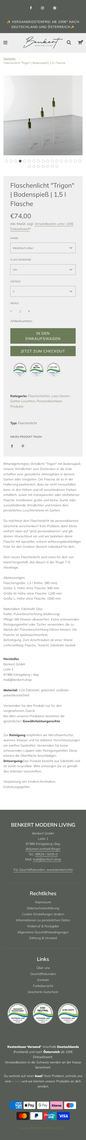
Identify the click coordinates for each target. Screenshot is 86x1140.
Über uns (43, 968)
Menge (14, 303)
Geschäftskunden (43, 974)
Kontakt (43, 980)
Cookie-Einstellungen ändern (43, 914)
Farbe (14, 238)
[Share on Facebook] (12, 446)
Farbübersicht (43, 986)
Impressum (43, 902)
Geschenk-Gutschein (43, 992)
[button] (6, 161)
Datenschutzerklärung (43, 908)
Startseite (9, 58)
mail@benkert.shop (47, 859)
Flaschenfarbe (20, 259)
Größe (15, 281)
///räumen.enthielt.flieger (43, 849)
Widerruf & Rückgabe (43, 926)
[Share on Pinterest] (23, 446)
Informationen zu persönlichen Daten (43, 920)
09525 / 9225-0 (46, 854)
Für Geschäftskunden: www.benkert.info (43, 870)
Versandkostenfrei (31, 22)
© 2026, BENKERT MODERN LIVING (41, 1128)
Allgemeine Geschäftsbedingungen (43, 932)
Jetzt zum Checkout (43, 351)
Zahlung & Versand (43, 938)
